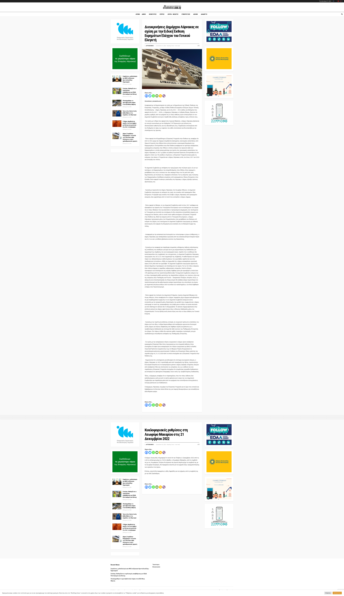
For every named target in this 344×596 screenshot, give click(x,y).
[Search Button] (342, 14)
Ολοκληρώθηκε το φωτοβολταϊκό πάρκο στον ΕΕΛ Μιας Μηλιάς (129, 102)
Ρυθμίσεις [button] (328, 593)
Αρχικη (138, 14)
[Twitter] (149, 95)
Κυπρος (162, 14)
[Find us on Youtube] (338, 1)
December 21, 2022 (161, 45)
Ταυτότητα (155, 564)
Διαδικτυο (204, 14)
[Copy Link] (160, 95)
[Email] (156, 95)
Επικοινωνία (156, 567)
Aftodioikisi (150, 45)
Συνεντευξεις (186, 14)
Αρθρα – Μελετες (173, 14)
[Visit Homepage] (172, 7)
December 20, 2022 (161, 444)
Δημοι (144, 14)
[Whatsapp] (153, 95)
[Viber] (163, 95)
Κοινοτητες (153, 14)
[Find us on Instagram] (340, 1)
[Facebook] (146, 95)
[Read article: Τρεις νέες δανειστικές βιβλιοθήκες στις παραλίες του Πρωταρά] (116, 113)
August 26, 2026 (127, 84)
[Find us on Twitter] (335, 1)
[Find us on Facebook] (333, 1)
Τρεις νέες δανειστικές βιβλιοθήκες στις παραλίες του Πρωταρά (130, 113)
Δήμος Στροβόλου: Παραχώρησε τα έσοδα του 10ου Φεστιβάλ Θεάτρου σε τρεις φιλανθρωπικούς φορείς (130, 137)
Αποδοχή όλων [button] (337, 593)
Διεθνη (195, 14)
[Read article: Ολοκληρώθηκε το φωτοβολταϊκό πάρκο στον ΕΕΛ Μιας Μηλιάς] (116, 103)
